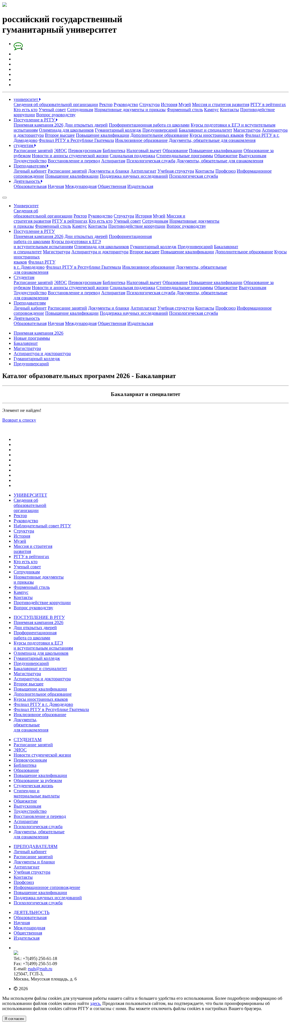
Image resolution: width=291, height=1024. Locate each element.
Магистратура (247, 130)
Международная (81, 186)
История (169, 104)
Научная (56, 186)
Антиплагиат (143, 171)
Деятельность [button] (27, 318)
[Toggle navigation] (4, 197)
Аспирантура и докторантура (99, 251)
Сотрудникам (80, 109)
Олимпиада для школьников (66, 130)
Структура (149, 104)
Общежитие (226, 155)
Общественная (112, 186)
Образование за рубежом (38, 780)
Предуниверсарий (160, 130)
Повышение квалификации (102, 135)
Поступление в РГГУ (35, 119)
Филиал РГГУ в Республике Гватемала (76, 140)
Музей (184, 104)
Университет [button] (26, 205)
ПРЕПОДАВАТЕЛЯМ (35, 846)
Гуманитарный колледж (118, 130)
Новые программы (32, 338)
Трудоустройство (30, 160)
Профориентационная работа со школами (149, 125)
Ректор (106, 104)
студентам (24, 145)
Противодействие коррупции (136, 226)
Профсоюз (225, 171)
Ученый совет (52, 109)
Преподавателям (30, 165)
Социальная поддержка (132, 155)
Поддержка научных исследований (134, 176)
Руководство (126, 104)
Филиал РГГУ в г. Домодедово (34, 265)
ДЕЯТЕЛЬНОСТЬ (31, 912)
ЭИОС (60, 150)
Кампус (211, 109)
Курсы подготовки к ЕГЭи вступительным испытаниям (57, 244)
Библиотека (114, 150)
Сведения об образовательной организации (56, 104)
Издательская (140, 186)
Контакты (229, 109)
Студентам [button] (24, 277)
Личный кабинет (30, 171)
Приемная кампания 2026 (38, 125)
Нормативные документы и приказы (130, 109)
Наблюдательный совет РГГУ (42, 525)
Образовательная (30, 186)
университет (26, 99)
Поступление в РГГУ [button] (34, 231)
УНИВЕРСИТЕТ (30, 495)
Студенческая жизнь (33, 785)
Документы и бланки (108, 171)
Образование (175, 150)
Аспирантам (113, 160)
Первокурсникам (84, 150)
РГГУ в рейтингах (268, 104)
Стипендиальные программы (184, 155)
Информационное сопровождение (47, 887)
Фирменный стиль (185, 109)
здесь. (95, 1003)
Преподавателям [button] (30, 302)
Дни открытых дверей (86, 125)
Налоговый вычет (143, 150)
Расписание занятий (33, 150)
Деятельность (27, 181)
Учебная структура (175, 171)
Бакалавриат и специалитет (205, 130)
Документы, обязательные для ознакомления (212, 140)
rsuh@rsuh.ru (40, 968)
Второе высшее (60, 135)
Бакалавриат (26, 343)
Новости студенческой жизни (42, 755)
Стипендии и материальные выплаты (37, 793)
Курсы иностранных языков (217, 135)
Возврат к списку (19, 420)
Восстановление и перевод (74, 160)
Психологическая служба (150, 160)
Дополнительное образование (159, 135)
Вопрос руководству (56, 114)
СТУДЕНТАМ (27, 739)
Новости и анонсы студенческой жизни (70, 155)
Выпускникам (252, 155)
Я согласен (14, 1019)
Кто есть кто (26, 109)
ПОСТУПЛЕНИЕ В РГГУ (39, 617)
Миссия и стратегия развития (220, 104)
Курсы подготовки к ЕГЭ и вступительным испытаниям (43, 645)
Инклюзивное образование (141, 140)
